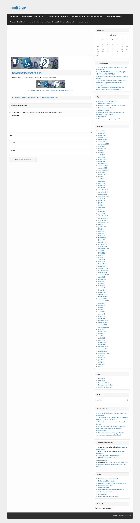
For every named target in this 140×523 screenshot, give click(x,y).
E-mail (12, 143)
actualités (17, 97)
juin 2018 (101, 281)
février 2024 (102, 133)
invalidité (49, 97)
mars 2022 (101, 183)
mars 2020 (101, 235)
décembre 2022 (103, 163)
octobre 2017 (102, 299)
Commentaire (15, 115)
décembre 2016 (103, 320)
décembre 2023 (103, 137)
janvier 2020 (102, 240)
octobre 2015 (102, 351)
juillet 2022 (102, 174)
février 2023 (102, 159)
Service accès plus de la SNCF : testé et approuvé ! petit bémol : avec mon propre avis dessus (112, 464)
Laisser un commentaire (49, 77)
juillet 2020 (102, 227)
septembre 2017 (103, 301)
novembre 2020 (103, 218)
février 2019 (102, 264)
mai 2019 (101, 257)
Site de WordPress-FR (105, 387)
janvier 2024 (102, 135)
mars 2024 (101, 131)
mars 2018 (101, 288)
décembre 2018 (103, 268)
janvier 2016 (102, 344)
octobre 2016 (102, 325)
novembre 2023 (103, 139)
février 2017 (102, 316)
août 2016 (101, 329)
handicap (23, 97)
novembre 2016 (103, 323)
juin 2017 (101, 307)
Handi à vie (17, 8)
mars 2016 (101, 340)
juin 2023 (101, 150)
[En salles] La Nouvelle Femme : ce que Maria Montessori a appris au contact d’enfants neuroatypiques (111, 83)
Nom (12, 135)
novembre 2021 (103, 192)
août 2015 (101, 355)
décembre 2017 (103, 294)
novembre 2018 (103, 270)
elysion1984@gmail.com (31, 77)
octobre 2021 (102, 194)
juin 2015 (101, 360)
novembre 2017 (103, 296)
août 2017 (101, 303)
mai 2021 (101, 205)
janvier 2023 (102, 161)
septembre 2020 (103, 222)
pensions (55, 97)
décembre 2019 (103, 242)
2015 (39, 97)
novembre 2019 (103, 244)
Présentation (14, 16)
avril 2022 (101, 181)
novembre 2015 (103, 349)
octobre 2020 (102, 220)
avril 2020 (101, 233)
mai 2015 (101, 362)
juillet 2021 (102, 200)
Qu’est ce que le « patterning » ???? (33, 16)
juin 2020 (101, 229)
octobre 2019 (102, 246)
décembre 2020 (103, 216)
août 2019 (101, 251)
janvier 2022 (102, 187)
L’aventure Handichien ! (17, 22)
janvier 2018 (102, 292)
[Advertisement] (50, 41)
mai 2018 (101, 283)
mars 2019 (101, 262)
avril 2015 (101, 364)
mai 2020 (101, 231)
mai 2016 (101, 336)
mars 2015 (101, 366)
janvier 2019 (102, 266)
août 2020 (101, 224)
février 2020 (102, 238)
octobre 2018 (102, 272)
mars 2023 (101, 157)
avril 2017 (101, 312)
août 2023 (101, 146)
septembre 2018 (103, 275)
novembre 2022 (103, 166)
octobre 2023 (102, 142)
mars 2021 (101, 209)
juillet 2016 (102, 331)
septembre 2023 (103, 144)
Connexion (101, 380)
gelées (44, 97)
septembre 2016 (103, 327)
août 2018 (101, 277)
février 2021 (102, 211)
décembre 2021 (103, 190)
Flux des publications (104, 383)
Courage (128, 515)
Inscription (101, 378)
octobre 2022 (102, 168)
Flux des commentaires (105, 385)
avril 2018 (101, 286)
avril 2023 (101, 155)
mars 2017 (101, 314)
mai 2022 (101, 179)
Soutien (33, 97)
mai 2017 (101, 310)
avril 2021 (101, 207)
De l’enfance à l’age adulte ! (114, 16)
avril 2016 (101, 338)
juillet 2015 (102, 357)
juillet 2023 (102, 148)
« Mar (97, 56)
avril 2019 (101, 259)
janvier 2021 (102, 214)
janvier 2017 (102, 318)
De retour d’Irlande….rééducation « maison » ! (87, 16)
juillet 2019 (102, 253)
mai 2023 (101, 152)
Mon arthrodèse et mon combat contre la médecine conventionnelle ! (51, 22)
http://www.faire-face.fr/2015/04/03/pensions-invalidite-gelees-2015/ (50, 90)
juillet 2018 (102, 279)
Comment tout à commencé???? (58, 16)
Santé (28, 97)
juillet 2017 (102, 305)
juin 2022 (101, 176)
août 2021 (101, 198)
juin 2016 (101, 333)
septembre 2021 (103, 196)
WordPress (120, 515)
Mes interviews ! (83, 22)
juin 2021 (101, 203)
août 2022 (101, 172)
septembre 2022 (103, 170)
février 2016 (102, 342)
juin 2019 (101, 255)
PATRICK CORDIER (104, 458)
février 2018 (102, 290)
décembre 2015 (103, 347)
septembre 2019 (103, 248)
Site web (12, 150)
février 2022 (102, 185)
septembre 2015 (103, 353)
